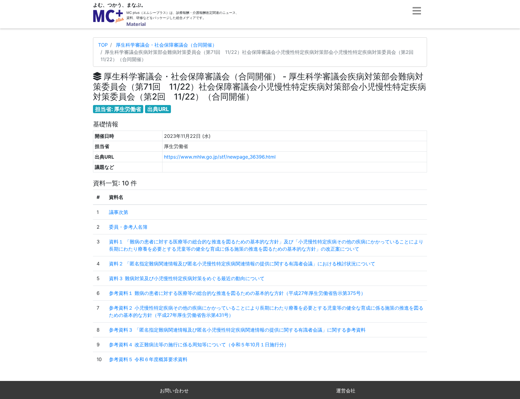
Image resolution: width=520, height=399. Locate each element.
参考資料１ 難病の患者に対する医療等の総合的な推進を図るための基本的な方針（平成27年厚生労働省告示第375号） (237, 293)
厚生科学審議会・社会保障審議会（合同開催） (166, 45)
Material (136, 24)
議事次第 (118, 212)
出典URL (158, 109)
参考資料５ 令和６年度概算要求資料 (148, 359)
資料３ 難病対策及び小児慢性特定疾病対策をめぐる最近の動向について (187, 278)
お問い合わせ (174, 391)
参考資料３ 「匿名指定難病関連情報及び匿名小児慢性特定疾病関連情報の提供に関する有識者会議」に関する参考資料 (237, 330)
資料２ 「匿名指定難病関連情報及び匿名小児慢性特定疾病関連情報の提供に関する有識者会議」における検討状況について (242, 264)
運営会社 (345, 391)
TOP (103, 45)
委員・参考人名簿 (128, 227)
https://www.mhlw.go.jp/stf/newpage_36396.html (220, 157)
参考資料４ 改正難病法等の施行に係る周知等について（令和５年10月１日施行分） (199, 345)
